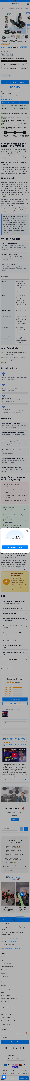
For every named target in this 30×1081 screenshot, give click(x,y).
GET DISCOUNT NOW (15, 547)
